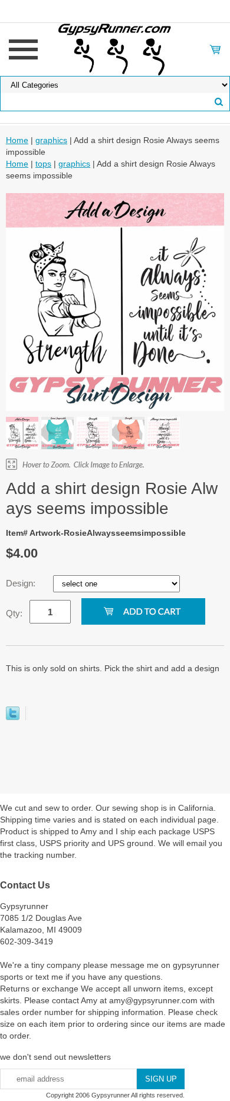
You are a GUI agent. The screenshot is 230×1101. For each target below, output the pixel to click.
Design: (22, 583)
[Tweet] (12, 717)
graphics (51, 140)
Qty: (14, 613)
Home (17, 140)
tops (43, 163)
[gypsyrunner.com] (115, 49)
